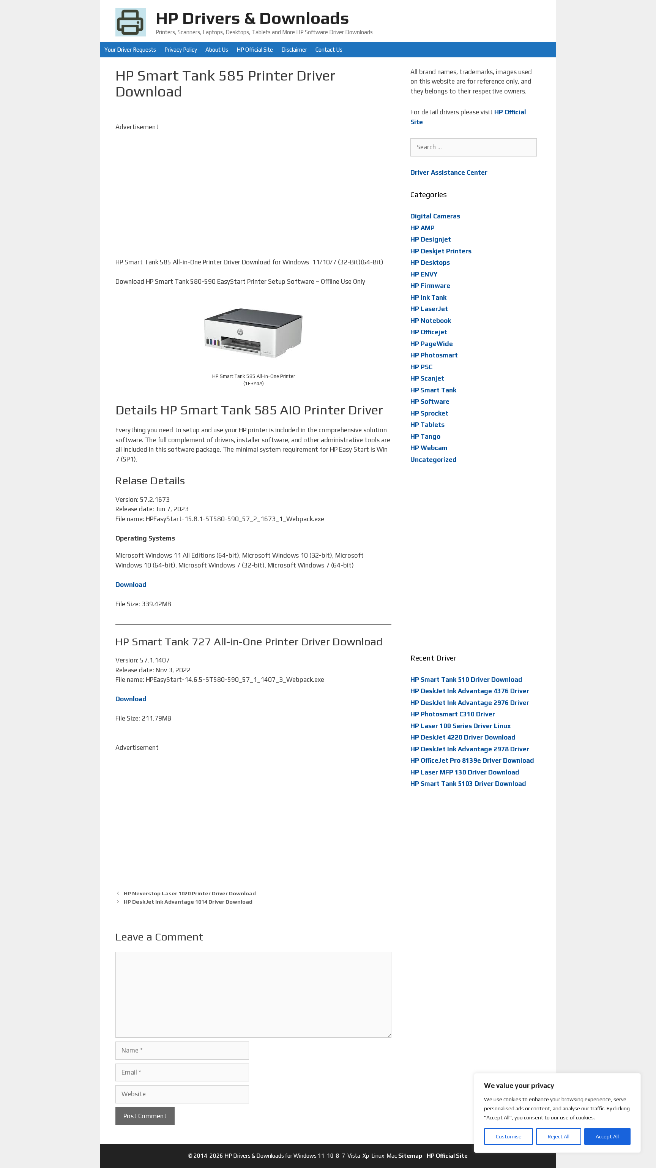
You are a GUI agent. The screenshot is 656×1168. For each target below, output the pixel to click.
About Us (216, 49)
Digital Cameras (435, 216)
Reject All (558, 1136)
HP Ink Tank (428, 297)
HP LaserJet (429, 309)
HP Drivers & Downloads (252, 18)
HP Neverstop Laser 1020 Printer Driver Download (190, 893)
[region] (557, 1113)
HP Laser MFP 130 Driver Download (464, 772)
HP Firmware (430, 285)
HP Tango (425, 436)
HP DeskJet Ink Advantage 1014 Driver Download (188, 901)
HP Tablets (427, 424)
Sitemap (410, 1155)
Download (131, 584)
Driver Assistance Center (448, 172)
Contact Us (328, 49)
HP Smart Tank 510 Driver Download (466, 679)
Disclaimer (294, 49)
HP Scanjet (427, 378)
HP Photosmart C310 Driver (452, 714)
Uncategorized (433, 459)
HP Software (429, 401)
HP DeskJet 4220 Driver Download (463, 737)
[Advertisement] (253, 185)
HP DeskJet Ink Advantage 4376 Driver (469, 691)
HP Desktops (430, 262)
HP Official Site (255, 49)
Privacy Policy (180, 49)
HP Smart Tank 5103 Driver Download (468, 783)
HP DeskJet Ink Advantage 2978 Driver (469, 749)
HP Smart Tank (433, 390)
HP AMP (422, 228)
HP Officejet (428, 332)
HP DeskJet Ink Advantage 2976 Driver (469, 702)
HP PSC (421, 367)
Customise (509, 1136)
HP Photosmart (434, 355)
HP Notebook (430, 320)
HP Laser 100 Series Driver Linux (460, 726)
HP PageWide (431, 344)
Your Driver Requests (130, 49)
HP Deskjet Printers (441, 251)
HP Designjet (430, 239)
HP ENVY (424, 274)
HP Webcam (429, 448)
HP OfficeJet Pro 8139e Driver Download (472, 760)
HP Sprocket (429, 413)
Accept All (607, 1136)
